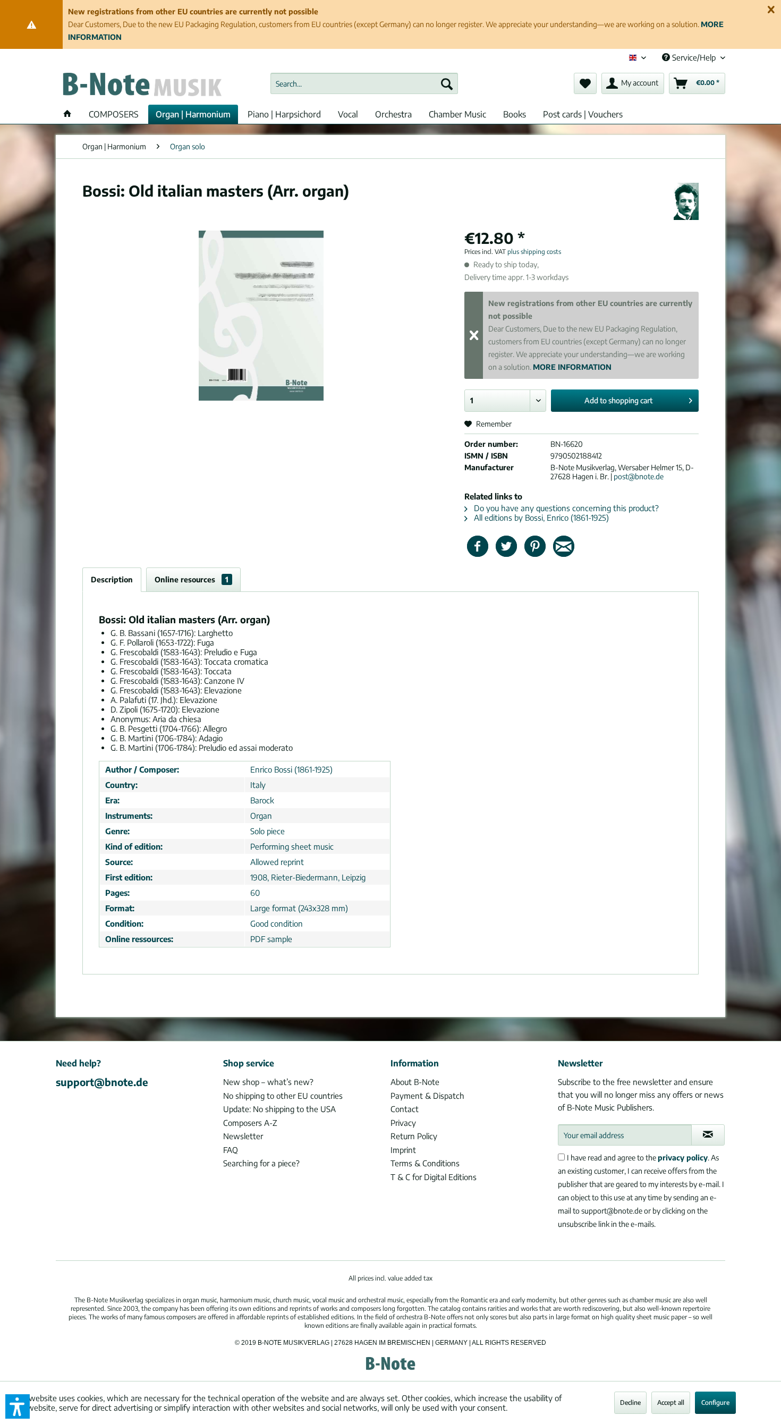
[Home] (67, 114)
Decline (630, 1402)
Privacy (403, 1123)
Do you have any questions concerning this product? (565, 508)
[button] (17, 1406)
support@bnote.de (102, 1081)
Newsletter (243, 1136)
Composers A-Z (250, 1123)
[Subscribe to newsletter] (708, 1135)
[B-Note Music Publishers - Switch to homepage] (141, 86)
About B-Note (414, 1082)
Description (112, 579)
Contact (404, 1109)
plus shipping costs (534, 252)
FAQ (230, 1150)
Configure (715, 1402)
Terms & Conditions (425, 1163)
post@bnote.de (639, 476)
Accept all (670, 1402)
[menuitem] (364, 83)
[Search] (447, 83)
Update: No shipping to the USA (279, 1109)
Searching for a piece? (261, 1163)
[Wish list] (585, 83)
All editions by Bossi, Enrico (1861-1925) (540, 517)
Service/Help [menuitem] (694, 57)
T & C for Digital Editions (433, 1177)
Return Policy (413, 1136)
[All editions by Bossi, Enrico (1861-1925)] (686, 201)
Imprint (403, 1150)
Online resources (191, 579)
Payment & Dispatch (427, 1095)
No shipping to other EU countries (283, 1095)
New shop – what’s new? (268, 1082)
